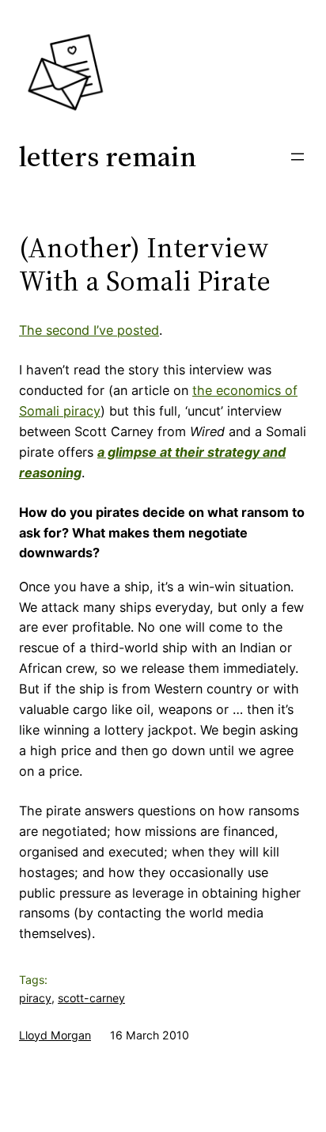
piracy (35, 998)
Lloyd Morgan (55, 1035)
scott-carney (91, 998)
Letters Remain (107, 156)
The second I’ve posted (89, 330)
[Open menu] (297, 156)
